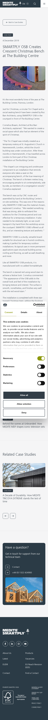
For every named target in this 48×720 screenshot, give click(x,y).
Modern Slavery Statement (37, 688)
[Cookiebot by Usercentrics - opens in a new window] (34, 305)
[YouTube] (25, 643)
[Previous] (5, 516)
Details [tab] (24, 312)
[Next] (13, 516)
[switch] (41, 366)
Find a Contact (32, 673)
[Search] (34, 4)
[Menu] (44, 3)
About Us (7, 653)
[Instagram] (18, 643)
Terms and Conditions (35, 698)
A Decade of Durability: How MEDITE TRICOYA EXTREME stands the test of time (22, 498)
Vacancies (29, 659)
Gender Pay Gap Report (37, 693)
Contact (6, 673)
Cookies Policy (36, 707)
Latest (5, 659)
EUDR (5, 665)
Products (29, 653)
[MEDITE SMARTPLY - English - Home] (12, 4)
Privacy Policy (36, 703)
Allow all (24, 395)
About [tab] (39, 312)
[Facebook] (5, 643)
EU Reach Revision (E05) (33, 666)
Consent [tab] (9, 312)
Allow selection (24, 404)
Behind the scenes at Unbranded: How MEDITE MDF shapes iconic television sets (24, 425)
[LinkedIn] (12, 643)
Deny (24, 412)
